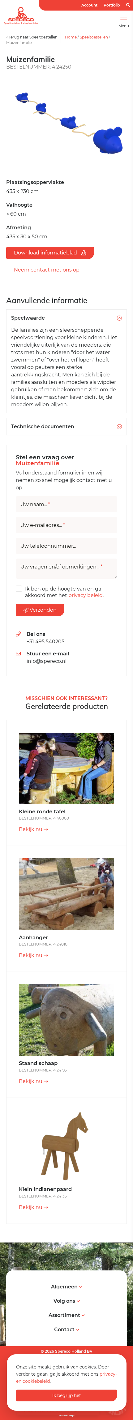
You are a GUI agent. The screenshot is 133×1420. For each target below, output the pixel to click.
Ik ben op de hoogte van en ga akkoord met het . (64, 592)
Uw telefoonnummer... (48, 546)
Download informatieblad (46, 253)
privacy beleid (85, 595)
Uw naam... (35, 504)
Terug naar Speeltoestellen (33, 37)
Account (89, 5)
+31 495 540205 (45, 642)
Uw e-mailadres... (42, 525)
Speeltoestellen (94, 37)
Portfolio (112, 5)
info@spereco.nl (46, 661)
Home (71, 37)
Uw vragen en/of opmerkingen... (61, 566)
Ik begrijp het (66, 1395)
